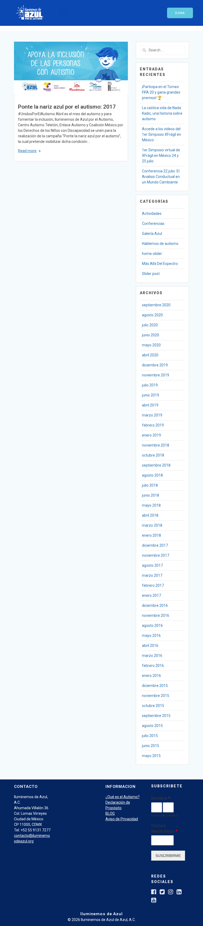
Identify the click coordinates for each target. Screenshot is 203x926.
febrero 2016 (153, 665)
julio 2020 (150, 325)
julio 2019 (150, 385)
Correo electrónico (164, 828)
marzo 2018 (152, 525)
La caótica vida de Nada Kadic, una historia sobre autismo (162, 113)
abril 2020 (150, 355)
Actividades (152, 213)
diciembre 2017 (155, 545)
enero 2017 (151, 595)
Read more (27, 151)
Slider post (151, 274)
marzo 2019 (152, 415)
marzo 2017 (152, 575)
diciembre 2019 (155, 365)
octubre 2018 (153, 455)
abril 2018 (150, 515)
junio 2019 (150, 395)
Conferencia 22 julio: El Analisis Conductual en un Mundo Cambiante (161, 176)
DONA (180, 13)
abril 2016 (150, 645)
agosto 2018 (152, 475)
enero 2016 (151, 675)
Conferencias (153, 223)
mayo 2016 (151, 635)
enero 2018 (151, 535)
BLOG (110, 813)
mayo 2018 (151, 505)
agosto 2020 (152, 315)
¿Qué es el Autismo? (122, 797)
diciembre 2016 (155, 605)
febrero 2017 (153, 585)
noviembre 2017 (155, 555)
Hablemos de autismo (160, 243)
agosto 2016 (152, 625)
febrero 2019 (153, 425)
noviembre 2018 (155, 445)
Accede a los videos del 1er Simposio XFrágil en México (161, 134)
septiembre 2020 (156, 305)
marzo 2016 (152, 655)
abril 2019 (150, 405)
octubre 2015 (153, 706)
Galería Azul (152, 233)
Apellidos (168, 815)
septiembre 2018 (156, 465)
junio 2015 (150, 746)
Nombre (160, 798)
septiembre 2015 (156, 716)
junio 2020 (150, 335)
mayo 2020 (151, 345)
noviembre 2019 (155, 375)
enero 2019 (151, 435)
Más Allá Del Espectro (160, 263)
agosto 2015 (152, 726)
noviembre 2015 (155, 696)
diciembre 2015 (155, 685)
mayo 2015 (151, 756)
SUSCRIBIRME (168, 856)
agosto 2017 (152, 565)
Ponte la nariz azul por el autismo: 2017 (67, 107)
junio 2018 (150, 495)
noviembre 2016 (155, 615)
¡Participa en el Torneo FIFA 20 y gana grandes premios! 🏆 (161, 92)
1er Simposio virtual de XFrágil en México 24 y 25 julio (161, 155)
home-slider (152, 253)
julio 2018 (150, 485)
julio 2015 (150, 736)
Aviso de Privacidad (121, 819)
